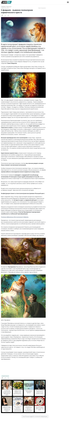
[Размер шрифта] (2, 15)
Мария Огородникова (42, 7)
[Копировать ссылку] (5, 15)
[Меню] (68, 2)
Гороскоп (8, 6)
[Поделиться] (8, 15)
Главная (3, 6)
